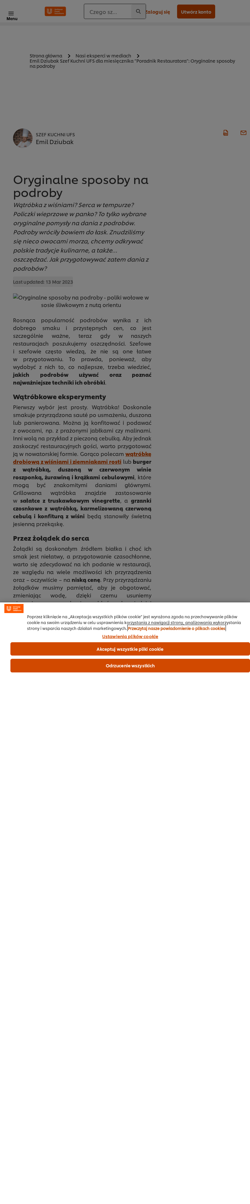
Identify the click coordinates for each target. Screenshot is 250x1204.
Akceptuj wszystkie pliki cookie (130, 649)
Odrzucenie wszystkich (130, 665)
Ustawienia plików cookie (130, 636)
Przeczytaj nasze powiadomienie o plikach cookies (176, 628)
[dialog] (125, 903)
